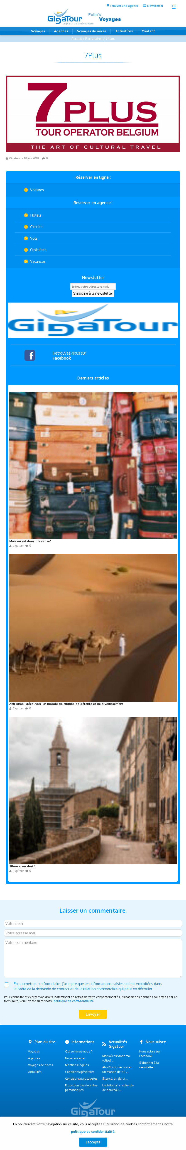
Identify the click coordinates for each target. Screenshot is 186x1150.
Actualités (124, 31)
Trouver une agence (124, 5)
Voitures (37, 190)
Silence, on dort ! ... (115, 1078)
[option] (93, 320)
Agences (61, 31)
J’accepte (93, 1142)
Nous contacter (75, 1058)
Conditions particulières (81, 1078)
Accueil (76, 38)
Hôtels (35, 215)
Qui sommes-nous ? (78, 1051)
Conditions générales (79, 1072)
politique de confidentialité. (74, 1001)
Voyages (38, 31)
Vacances (38, 261)
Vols (33, 238)
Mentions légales (77, 1065)
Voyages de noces (91, 31)
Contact (148, 31)
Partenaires (93, 38)
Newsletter (155, 5)
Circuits (36, 226)
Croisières (38, 250)
